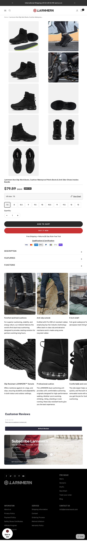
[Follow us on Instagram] (15, 476)
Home (6, 17)
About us (7, 509)
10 (42, 205)
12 (71, 205)
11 (57, 205)
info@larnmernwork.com (68, 509)
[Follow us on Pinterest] (19, 476)
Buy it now (43, 230)
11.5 (64, 205)
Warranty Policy (38, 525)
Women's (62, 483)
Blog (61, 499)
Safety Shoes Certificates (13, 521)
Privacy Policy (9, 513)
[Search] (10, 10)
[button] (43, 429)
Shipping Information (40, 509)
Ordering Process (38, 517)
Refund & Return (38, 521)
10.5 (49, 205)
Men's (61, 479)
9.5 (35, 205)
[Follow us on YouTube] (23, 476)
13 (78, 205)
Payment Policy (10, 517)
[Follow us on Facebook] (6, 476)
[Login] (77, 10)
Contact (35, 513)
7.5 (7, 205)
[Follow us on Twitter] (10, 476)
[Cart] (82, 10)
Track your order (65, 495)
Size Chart (63, 491)
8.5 (21, 205)
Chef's (61, 487)
